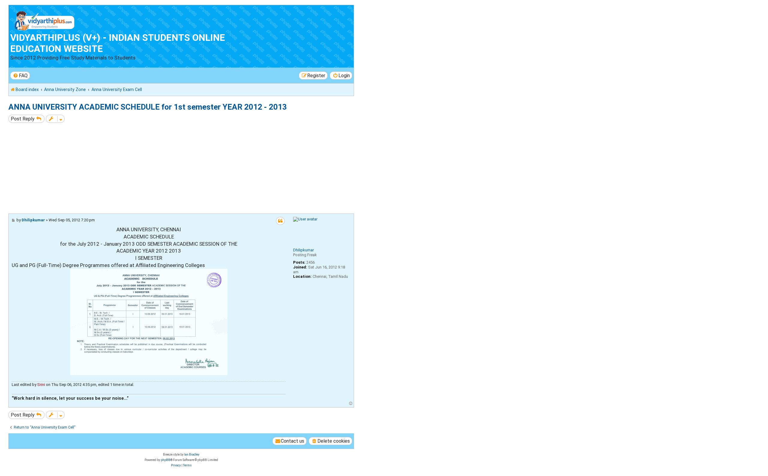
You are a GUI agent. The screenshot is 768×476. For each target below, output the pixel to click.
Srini (41, 384)
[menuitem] (20, 75)
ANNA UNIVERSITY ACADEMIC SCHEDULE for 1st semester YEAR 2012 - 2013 (147, 106)
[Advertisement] (188, 168)
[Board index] (44, 19)
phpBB (165, 460)
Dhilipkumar (303, 250)
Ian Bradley (192, 454)
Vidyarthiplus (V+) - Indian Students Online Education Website (117, 43)
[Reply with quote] (280, 221)
